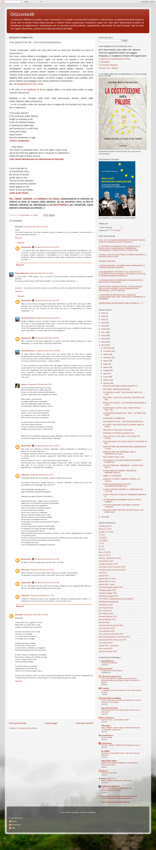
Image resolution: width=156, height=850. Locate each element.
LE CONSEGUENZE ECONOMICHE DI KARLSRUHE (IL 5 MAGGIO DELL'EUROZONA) (121, 281)
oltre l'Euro (103, 573)
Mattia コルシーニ (108, 779)
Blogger (93, 812)
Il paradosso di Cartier (109, 773)
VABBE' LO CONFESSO (112, 476)
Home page (51, 723)
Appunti (104, 771)
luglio (105, 364)
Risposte (21, 243)
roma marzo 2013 (105, 648)
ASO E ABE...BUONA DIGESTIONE (116, 389)
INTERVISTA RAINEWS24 (109, 602)
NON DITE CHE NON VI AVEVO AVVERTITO (120, 386)
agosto (106, 361)
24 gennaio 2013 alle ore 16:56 (47, 583)
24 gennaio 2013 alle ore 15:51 (42, 570)
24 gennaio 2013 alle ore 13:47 (42, 475)
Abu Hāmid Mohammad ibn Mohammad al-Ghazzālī (36, 159)
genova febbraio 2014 (107, 619)
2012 (103, 517)
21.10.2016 (103, 540)
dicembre (107, 348)
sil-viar (24, 384)
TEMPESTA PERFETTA (110, 786)
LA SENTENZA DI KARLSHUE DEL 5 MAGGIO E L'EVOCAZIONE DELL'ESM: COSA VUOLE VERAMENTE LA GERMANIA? (122, 297)
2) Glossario (104, 62)
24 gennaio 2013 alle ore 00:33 (47, 338)
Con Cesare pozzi (105, 643)
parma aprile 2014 (106, 608)
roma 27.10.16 (104, 555)
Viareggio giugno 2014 (107, 590)
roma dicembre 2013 (107, 628)
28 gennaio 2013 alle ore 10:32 (36, 615)
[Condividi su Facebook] (51, 215)
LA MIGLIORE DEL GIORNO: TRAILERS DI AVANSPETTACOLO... (119, 472)
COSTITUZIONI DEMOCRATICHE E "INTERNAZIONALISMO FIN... (117, 485)
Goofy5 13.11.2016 (106, 532)
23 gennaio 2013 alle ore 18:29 (35, 227)
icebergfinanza (107, 661)
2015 (103, 339)
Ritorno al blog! (106, 737)
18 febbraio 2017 (105, 526)
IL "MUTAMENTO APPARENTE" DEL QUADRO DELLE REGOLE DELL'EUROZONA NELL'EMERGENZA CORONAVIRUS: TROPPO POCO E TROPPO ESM (120, 248)
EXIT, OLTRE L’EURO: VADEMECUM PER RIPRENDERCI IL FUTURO (116, 789)
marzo (106, 377)
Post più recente (17, 723)
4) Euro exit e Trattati (108, 68)
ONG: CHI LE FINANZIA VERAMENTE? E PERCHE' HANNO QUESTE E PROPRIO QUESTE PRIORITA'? (122, 241)
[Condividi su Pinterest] (53, 215)
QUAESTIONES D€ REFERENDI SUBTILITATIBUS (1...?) (121, 303)
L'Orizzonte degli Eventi (111, 676)
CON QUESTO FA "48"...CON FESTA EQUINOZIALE (123, 422)
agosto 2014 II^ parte (107, 581)
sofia (13, 828)
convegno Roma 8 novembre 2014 (112, 570)
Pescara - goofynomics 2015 (110, 558)
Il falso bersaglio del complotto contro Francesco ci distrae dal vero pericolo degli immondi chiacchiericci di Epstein (120, 680)
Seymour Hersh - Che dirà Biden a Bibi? (115, 720)
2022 (103, 316)
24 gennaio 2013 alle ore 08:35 (47, 446)
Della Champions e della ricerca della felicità (116, 780)
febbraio (106, 380)
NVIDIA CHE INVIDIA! (109, 663)
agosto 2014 (103, 576)
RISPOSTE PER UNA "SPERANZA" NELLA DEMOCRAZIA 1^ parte (119, 453)
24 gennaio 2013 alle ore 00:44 (47, 351)
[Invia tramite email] (44, 215)
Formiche (105, 688)
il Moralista (105, 726)
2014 (103, 342)
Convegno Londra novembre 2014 (112, 567)
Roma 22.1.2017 (105, 529)
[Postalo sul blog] (46, 215)
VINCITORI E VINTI (108, 761)
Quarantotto (26, 247)
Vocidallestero (107, 735)
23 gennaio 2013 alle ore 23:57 (47, 300)
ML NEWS (105, 751)
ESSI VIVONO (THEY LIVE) (113, 457)
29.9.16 (102, 549)
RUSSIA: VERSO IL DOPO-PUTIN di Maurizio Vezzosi (120, 745)
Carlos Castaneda (19, 140)
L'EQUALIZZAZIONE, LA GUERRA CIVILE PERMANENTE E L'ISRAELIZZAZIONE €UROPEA (122, 266)
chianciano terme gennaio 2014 (111, 625)
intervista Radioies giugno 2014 (111, 587)
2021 (103, 319)
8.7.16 (101, 546)
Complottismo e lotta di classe (112, 671)
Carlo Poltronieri (22, 273)
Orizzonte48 (22, 14)
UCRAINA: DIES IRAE (107, 261)
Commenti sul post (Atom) (27, 728)
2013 (103, 345)
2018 (103, 329)
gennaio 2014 (104, 622)
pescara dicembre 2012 (108, 651)
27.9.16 (102, 535)
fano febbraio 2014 (106, 613)
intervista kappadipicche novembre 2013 (114, 637)
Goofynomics (106, 669)
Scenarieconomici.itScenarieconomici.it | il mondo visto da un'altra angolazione (119, 797)
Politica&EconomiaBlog (111, 698)
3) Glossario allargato (108, 65)
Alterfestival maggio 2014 (108, 596)
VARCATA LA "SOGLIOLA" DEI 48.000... (118, 430)
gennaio (106, 383)
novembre (107, 351)
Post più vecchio (84, 723)
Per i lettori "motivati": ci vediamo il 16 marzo (34, 198)
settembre (107, 358)
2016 (103, 335)
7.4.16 (101, 543)
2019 (103, 326)
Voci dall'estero (107, 718)
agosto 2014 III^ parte (107, 579)
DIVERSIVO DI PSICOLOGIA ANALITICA (118, 433)
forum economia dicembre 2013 (111, 634)
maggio (106, 370)
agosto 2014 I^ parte (107, 584)
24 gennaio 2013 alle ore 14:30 (47, 559)
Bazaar (14, 821)
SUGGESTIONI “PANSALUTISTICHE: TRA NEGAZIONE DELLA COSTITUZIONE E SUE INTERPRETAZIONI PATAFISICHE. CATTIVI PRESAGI (120, 288)
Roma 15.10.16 (105, 552)
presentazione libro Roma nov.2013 (112, 640)
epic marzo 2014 (105, 611)
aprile (105, 373)
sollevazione (106, 743)
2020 (103, 323)
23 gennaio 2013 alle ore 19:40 (47, 247)
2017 (103, 332)
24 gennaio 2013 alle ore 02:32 (40, 384)
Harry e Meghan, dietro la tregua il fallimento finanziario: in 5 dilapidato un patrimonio (121, 729)
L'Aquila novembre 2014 (108, 564)
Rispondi (18, 238)
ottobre (106, 354)
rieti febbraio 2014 (106, 605)
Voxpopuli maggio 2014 (108, 593)
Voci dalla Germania (109, 708)
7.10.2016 (103, 538)
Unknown (25, 475)
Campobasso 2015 (106, 561)
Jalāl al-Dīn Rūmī (19, 193)
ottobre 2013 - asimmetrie (109, 646)
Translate (116, 230)
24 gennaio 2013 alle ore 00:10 (47, 318)
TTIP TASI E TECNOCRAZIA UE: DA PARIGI (116, 599)
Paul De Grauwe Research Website (115, 802)
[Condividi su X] (49, 215)
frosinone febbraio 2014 (108, 616)
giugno (106, 367)
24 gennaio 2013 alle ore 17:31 (42, 595)
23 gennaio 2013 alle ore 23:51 (41, 273)
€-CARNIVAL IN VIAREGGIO (114, 418)
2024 (103, 313)
